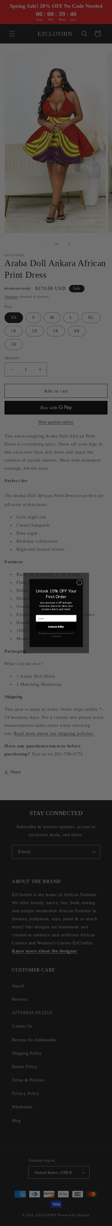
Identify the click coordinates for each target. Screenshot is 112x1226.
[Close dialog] (79, 582)
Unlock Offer (56, 627)
